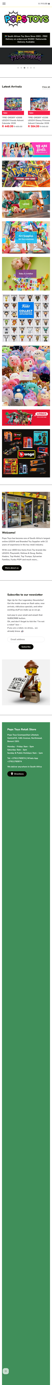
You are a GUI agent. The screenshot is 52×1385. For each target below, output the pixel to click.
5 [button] (30, 67)
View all (46, 87)
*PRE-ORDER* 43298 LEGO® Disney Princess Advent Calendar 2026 (39, 120)
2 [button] (21, 67)
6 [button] (34, 67)
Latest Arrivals (12, 86)
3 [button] (24, 67)
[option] (26, 56)
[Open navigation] (4, 4)
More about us (12, 568)
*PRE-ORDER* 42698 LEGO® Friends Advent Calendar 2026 (13, 120)
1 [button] (18, 67)
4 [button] (27, 67)
